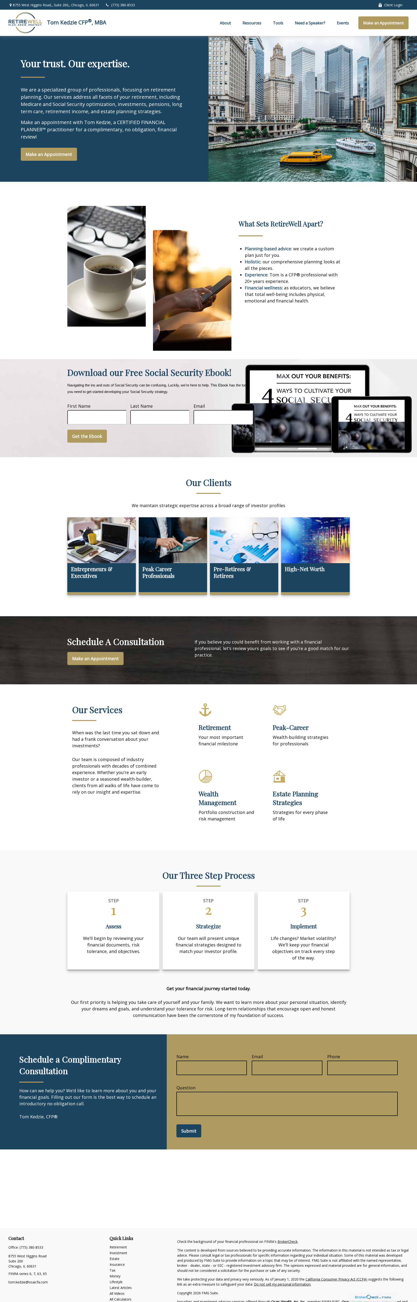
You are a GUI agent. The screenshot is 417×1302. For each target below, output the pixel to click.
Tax (112, 1270)
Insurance (117, 1264)
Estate (114, 1258)
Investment (118, 1253)
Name (182, 1056)
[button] (225, 23)
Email (199, 406)
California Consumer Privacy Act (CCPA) (336, 1279)
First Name (78, 406)
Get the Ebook (87, 436)
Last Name (141, 406)
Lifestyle (116, 1282)
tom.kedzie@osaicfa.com (28, 1282)
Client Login (393, 5)
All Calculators (121, 1299)
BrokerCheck (288, 1241)
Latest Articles (121, 1287)
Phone (333, 1056)
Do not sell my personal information (282, 1284)
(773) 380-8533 (123, 5)
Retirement (118, 1247)
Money (115, 1276)
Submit (188, 1131)
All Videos (117, 1293)
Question (185, 1088)
